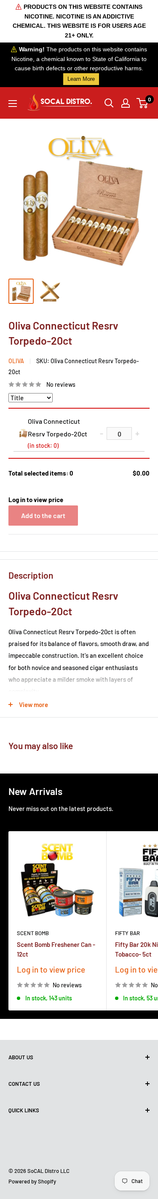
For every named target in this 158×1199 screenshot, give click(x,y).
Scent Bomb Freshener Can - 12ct (56, 949)
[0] (142, 103)
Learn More (81, 79)
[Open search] (109, 103)
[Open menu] (12, 103)
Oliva (16, 360)
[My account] (125, 103)
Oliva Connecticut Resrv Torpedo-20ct (57, 433)
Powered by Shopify (32, 1181)
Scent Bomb (33, 933)
